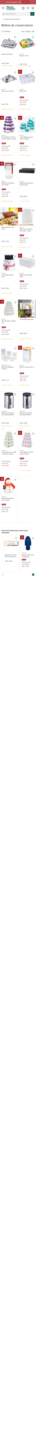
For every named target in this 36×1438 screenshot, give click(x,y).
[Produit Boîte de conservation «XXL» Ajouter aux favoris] (33, 256)
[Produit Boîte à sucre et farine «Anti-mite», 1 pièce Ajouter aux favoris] (33, 211)
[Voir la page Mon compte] (23, 8)
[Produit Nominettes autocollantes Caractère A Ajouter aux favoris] (16, 538)
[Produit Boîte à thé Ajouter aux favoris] (33, 73)
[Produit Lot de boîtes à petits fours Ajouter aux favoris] (15, 256)
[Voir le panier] (32, 8)
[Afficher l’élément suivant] (33, 574)
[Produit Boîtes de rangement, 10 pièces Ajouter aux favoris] (15, 348)
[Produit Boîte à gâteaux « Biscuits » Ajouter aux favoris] (15, 211)
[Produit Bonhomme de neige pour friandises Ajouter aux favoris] (15, 480)
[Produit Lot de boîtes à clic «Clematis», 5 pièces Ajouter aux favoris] (33, 434)
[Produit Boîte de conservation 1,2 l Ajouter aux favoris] (33, 348)
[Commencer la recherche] (32, 14)
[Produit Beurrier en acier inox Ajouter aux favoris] (15, 73)
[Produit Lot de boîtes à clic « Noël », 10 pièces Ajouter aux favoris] (15, 434)
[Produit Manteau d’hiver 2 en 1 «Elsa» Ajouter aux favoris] (33, 538)
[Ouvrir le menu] (3, 8)
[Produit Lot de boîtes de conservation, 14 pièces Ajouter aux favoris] (33, 119)
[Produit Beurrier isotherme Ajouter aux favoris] (15, 37)
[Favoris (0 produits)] (28, 8)
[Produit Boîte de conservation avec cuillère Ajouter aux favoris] (15, 164)
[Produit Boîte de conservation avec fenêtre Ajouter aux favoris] (15, 394)
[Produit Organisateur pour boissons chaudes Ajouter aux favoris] (33, 164)
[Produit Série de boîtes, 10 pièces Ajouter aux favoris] (15, 302)
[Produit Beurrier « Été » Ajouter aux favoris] (33, 37)
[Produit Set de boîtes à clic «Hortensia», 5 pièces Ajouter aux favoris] (15, 119)
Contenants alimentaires (12, 19)
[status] (15, 14)
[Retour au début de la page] (34, 1424)
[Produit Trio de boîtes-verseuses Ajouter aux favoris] (33, 302)
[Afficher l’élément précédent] (3, 574)
